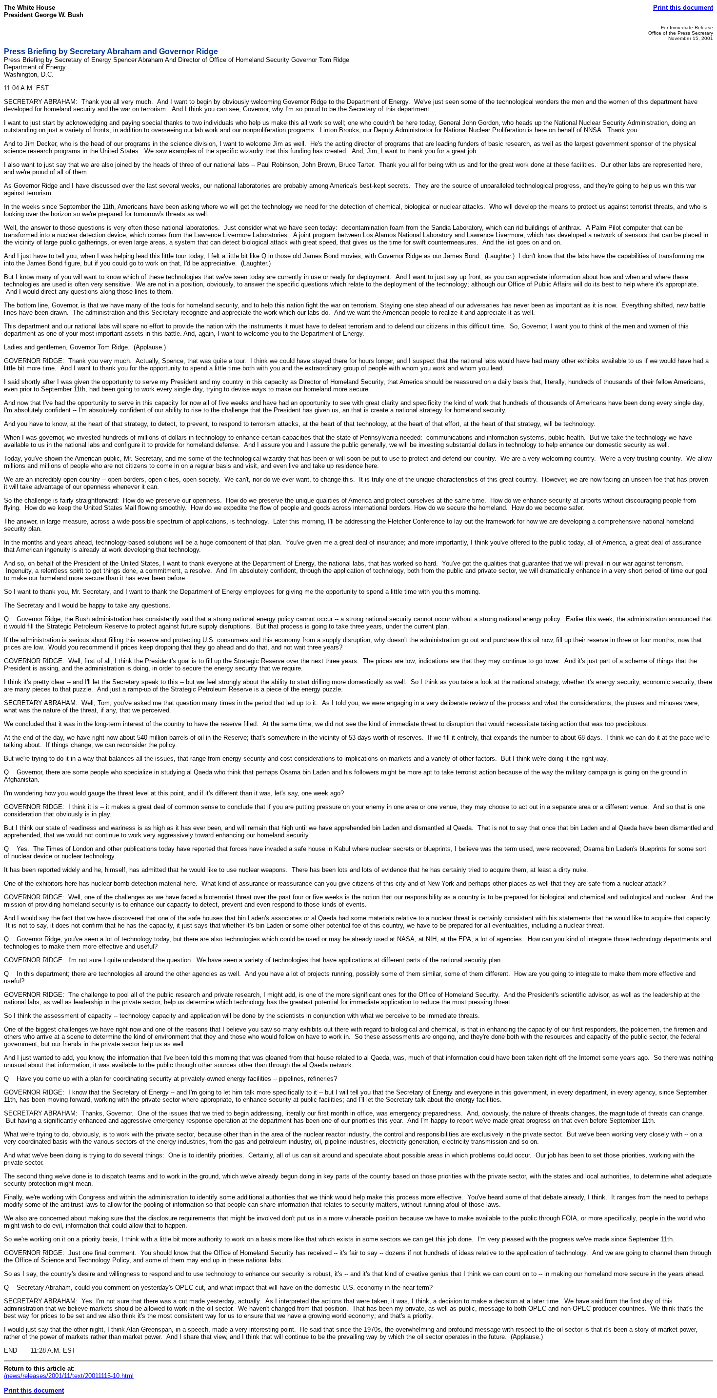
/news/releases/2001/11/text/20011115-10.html (69, 1375)
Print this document (683, 7)
